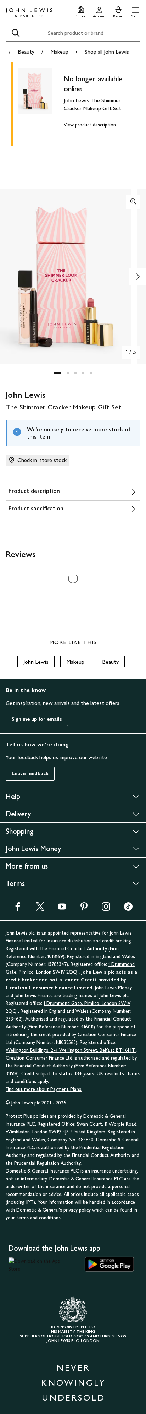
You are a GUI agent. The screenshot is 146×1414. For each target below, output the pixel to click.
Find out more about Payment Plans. (44, 1089)
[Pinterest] (84, 908)
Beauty (26, 51)
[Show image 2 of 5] (137, 276)
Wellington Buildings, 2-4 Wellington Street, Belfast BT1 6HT (71, 1050)
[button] (135, 11)
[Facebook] (17, 908)
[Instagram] (106, 908)
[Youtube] (62, 908)
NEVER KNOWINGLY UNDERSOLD (73, 1383)
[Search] (15, 33)
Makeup (59, 51)
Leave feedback (30, 774)
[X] (40, 908)
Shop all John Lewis (107, 51)
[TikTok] (128, 908)
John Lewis (36, 661)
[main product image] (41, 103)
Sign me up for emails (37, 719)
